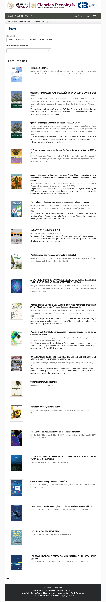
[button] (78, 16)
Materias (50, 40)
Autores (33, 40)
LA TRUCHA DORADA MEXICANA (44, 531)
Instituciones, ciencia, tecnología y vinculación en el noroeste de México (61, 506)
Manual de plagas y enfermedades (45, 406)
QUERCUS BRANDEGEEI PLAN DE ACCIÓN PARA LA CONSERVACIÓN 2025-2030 (63, 93)
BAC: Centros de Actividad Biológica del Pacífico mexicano (55, 431)
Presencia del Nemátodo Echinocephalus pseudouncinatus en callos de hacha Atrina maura (63, 333)
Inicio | (9, 16)
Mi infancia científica (39, 68)
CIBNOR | (19, 16)
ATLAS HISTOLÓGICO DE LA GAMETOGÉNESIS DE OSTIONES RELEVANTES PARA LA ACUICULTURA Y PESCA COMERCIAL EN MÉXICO (63, 281)
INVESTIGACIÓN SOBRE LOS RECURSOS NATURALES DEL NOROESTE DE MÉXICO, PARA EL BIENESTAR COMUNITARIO (63, 358)
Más (8, 579)
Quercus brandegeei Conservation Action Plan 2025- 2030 (55, 122)
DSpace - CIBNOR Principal (20, 22)
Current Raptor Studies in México (44, 382)
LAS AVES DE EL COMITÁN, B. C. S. (45, 230)
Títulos (41, 40)
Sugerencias (57, 588)
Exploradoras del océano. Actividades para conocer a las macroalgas (59, 202)
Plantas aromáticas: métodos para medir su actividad (53, 255)
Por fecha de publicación (17, 40)
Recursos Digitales (39, 22)
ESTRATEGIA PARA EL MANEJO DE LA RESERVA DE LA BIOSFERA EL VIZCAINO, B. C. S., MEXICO (63, 457)
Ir (48, 51)
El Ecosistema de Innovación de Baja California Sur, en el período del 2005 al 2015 (63, 151)
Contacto (47, 588)
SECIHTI (28, 16)
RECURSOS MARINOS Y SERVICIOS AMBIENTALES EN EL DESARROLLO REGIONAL (63, 557)
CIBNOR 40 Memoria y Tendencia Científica (48, 481)
